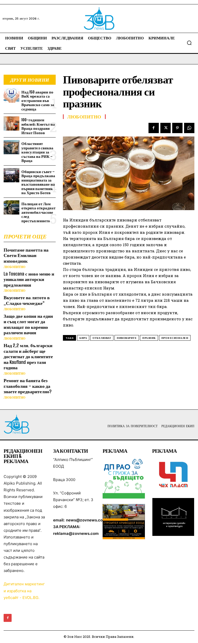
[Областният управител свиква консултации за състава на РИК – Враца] (11, 147)
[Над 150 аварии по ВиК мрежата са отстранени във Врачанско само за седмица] (11, 96)
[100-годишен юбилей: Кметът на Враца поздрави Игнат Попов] (11, 123)
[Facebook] (153, 128)
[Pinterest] (177, 128)
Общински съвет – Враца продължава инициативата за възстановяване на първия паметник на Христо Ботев (38, 182)
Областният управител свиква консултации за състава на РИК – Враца (37, 152)
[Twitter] (165, 128)
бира (83, 338)
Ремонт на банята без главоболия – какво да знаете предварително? (28, 386)
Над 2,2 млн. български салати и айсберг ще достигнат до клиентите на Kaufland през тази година (28, 356)
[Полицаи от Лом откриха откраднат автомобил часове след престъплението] (11, 207)
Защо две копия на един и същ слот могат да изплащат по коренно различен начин (28, 324)
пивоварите (127, 338)
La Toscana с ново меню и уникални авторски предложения (29, 279)
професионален (174, 338)
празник (149, 338)
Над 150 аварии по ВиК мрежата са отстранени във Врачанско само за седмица (37, 100)
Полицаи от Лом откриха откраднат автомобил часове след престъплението (38, 212)
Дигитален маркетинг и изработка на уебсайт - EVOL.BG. (24, 590)
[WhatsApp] (189, 128)
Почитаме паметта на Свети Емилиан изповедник (26, 255)
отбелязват (102, 338)
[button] (189, 43)
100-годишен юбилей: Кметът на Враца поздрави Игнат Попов (38, 126)
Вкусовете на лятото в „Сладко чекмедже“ (27, 300)
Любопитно (14, 267)
